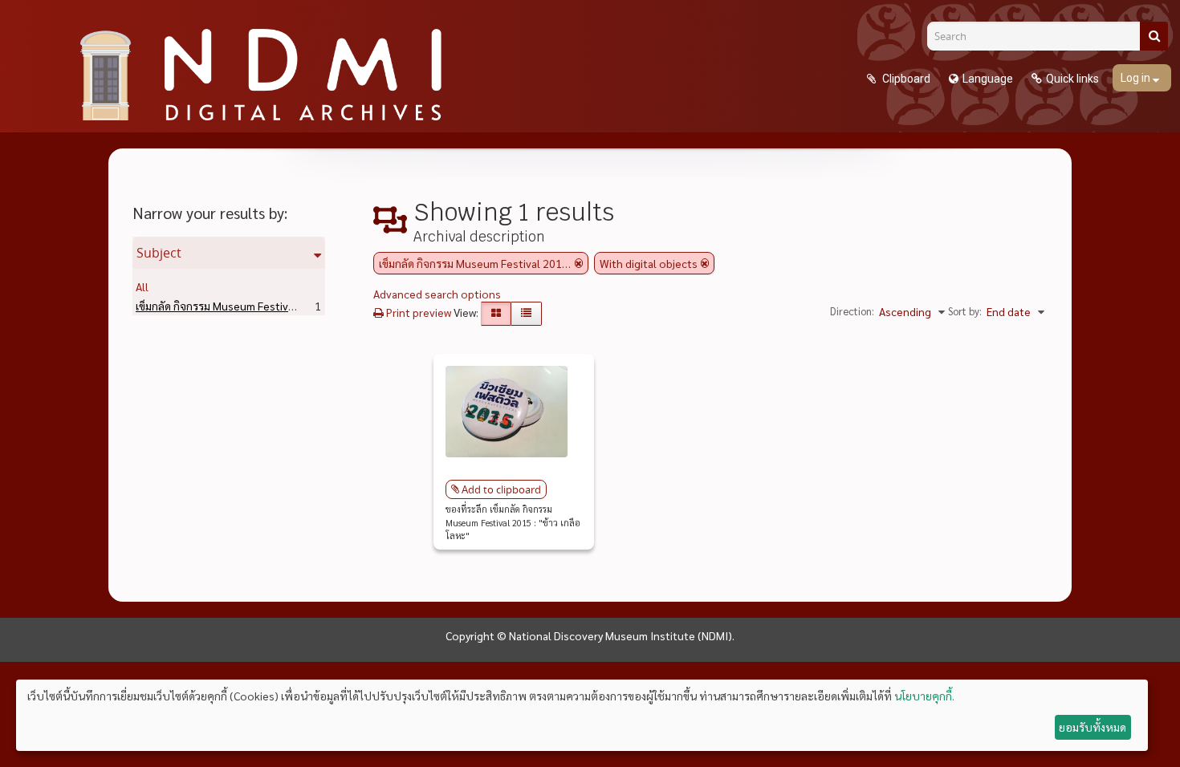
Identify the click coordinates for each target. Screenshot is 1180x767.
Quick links (1072, 78)
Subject (158, 253)
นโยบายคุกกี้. (924, 695)
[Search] (1154, 36)
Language (987, 78)
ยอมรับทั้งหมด (1092, 727)
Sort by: (965, 311)
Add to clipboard (501, 489)
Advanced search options (437, 293)
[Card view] (496, 314)
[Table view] (526, 314)
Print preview (417, 312)
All (142, 286)
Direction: (852, 311)
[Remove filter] (579, 263)
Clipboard (905, 78)
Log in (1137, 77)
